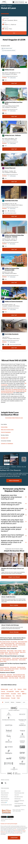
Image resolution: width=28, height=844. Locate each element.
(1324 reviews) (13, 143)
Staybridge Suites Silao (11, 200)
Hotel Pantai (3, 650)
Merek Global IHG (5, 792)
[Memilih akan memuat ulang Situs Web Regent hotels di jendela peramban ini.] (22, 714)
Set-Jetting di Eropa (5, 641)
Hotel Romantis (8, 644)
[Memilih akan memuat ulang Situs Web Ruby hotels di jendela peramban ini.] (8, 736)
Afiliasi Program (4, 794)
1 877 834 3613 (17, 811)
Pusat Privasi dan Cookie (6, 804)
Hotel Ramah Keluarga (5, 658)
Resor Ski (15, 644)
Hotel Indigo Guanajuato (11, 334)
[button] (26, 2)
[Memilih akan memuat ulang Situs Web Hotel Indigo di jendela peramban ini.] (22, 725)
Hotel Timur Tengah (13, 677)
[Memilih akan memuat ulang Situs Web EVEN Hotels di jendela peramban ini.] (8, 747)
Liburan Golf (15, 646)
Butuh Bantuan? (4, 796)
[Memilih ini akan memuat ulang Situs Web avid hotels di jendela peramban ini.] (8, 758)
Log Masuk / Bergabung (19, 2)
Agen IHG (17, 794)
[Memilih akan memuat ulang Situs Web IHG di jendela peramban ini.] (4, 2)
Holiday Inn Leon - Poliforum (13, 135)
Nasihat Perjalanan (5, 798)
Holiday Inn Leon (9, 69)
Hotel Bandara (21, 644)
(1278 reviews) (13, 175)
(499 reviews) (12, 208)
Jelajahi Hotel (17, 790)
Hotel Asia (9, 674)
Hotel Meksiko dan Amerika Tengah (12, 676)
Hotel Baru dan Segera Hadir (7, 643)
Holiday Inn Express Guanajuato (14, 301)
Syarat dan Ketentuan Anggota (19, 801)
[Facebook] (2, 783)
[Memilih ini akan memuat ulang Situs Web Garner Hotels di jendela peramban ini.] (22, 752)
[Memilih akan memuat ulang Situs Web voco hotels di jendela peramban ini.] (22, 730)
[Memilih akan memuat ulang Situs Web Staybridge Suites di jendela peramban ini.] (8, 763)
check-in (4, 22)
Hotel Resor (3, 646)
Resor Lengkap (18, 650)
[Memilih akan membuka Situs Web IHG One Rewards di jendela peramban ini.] (14, 773)
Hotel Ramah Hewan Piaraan (12, 668)
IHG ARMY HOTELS (19, 796)
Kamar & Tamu (5, 27)
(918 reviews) (12, 276)
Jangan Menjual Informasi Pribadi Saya (20, 806)
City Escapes (14, 641)
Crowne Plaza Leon (10, 168)
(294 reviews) (12, 341)
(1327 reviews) (13, 309)
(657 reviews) (12, 243)
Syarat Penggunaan (19, 803)
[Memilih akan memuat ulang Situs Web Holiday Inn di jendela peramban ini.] (8, 752)
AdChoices (3, 802)
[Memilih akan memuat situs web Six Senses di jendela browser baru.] (8, 714)
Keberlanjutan (18, 798)
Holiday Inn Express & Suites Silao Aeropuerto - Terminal (14, 236)
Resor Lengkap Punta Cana (11, 653)
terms (16, 829)
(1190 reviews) (13, 110)
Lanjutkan (14, 837)
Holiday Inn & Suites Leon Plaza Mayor (13, 103)
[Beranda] (2, 702)
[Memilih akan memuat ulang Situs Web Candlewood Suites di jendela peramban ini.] (14, 769)
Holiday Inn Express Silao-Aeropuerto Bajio (12, 269)
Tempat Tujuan (5, 18)
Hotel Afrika (22, 677)
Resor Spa (8, 646)
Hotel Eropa (3, 674)
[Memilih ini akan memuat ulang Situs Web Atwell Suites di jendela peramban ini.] (22, 758)
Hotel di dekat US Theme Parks (10, 659)
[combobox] (7, 48)
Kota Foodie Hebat (22, 641)
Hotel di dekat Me (4, 667)
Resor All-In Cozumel (14, 652)
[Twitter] (5, 783)
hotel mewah (13, 667)
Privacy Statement (17, 831)
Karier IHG (3, 790)
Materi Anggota (4, 800)
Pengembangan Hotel (19, 792)
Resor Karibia (10, 650)
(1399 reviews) (13, 77)
